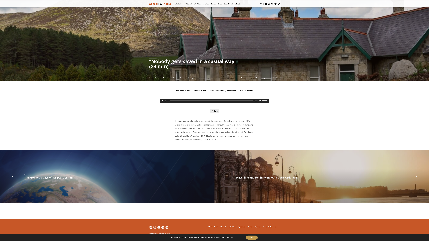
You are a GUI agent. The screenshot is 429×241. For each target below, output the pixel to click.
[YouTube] (272, 3)
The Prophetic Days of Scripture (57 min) (49, 177)
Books (258, 78)
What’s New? (179, 4)
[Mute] (260, 101)
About (237, 4)
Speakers (206, 4)
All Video (197, 4)
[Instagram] (269, 3)
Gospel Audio (160, 3)
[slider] (265, 101)
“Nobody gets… (192, 78)
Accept (251, 237)
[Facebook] (266, 3)
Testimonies (167, 78)
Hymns (220, 4)
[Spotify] (275, 3)
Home (151, 78)
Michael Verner (200, 91)
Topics (213, 4)
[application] (214, 101)
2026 (241, 91)
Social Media (228, 4)
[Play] (163, 101)
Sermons (158, 78)
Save (215, 111)
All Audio (189, 4)
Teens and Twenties (179, 78)
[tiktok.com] (278, 3)
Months (275, 78)
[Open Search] (261, 4)
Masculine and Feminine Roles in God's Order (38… (267, 177)
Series (251, 78)
